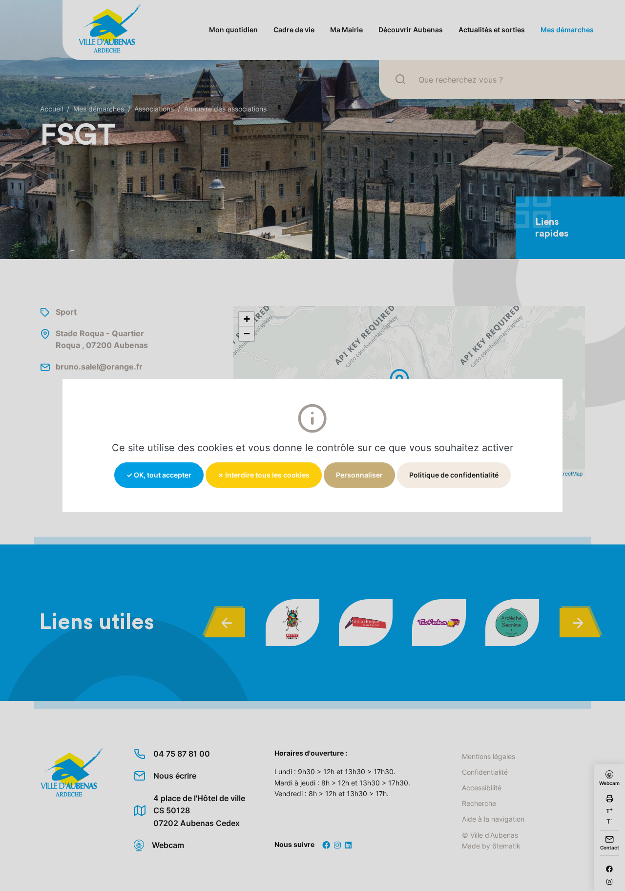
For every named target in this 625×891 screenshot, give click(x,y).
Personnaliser (359, 474)
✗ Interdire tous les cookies (264, 474)
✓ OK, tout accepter (158, 474)
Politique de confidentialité (454, 474)
